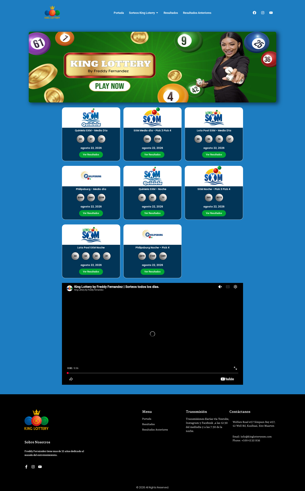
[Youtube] (271, 12)
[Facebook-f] (26, 467)
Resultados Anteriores (155, 429)
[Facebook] (254, 12)
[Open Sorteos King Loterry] (157, 13)
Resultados (148, 424)
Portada (146, 418)
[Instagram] (262, 12)
